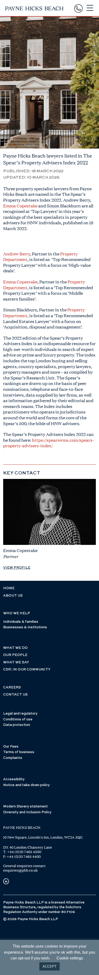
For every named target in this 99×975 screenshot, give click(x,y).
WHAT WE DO (15, 648)
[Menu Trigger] (90, 8)
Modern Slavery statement (25, 806)
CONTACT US (15, 694)
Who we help (16, 613)
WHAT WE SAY (16, 662)
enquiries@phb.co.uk (20, 870)
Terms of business (18, 752)
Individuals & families (20, 622)
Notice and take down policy (26, 785)
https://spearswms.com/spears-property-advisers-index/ (48, 443)
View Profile (16, 567)
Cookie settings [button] (69, 958)
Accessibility (14, 779)
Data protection (16, 725)
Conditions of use (17, 719)
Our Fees (10, 746)
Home (9, 588)
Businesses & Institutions (25, 627)
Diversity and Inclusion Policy (27, 812)
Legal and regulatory (20, 713)
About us (13, 595)
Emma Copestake (20, 206)
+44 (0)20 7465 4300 (24, 851)
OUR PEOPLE (15, 655)
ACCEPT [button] (49, 966)
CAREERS (12, 687)
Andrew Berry (16, 254)
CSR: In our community (26, 669)
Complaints (12, 758)
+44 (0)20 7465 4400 (24, 856)
